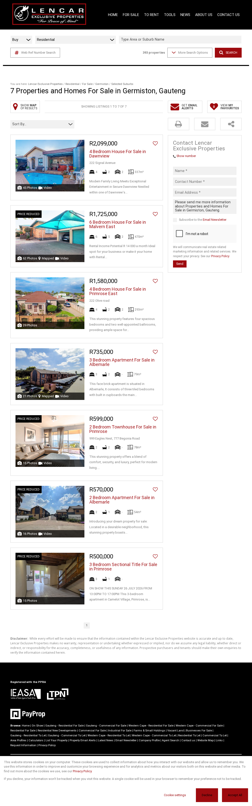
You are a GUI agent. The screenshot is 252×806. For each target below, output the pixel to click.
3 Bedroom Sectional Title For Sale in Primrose (123, 566)
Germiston (102, 84)
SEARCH (231, 52)
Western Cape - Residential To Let (109, 735)
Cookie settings (175, 795)
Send (179, 264)
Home (26, 725)
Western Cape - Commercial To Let (154, 735)
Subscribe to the (202, 219)
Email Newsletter (214, 219)
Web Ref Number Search (38, 52)
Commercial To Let (215, 735)
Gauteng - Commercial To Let (66, 735)
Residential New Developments (57, 730)
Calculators (36, 740)
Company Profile (149, 740)
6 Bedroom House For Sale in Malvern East (117, 224)
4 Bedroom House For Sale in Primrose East (117, 291)
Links (219, 740)
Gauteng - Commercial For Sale (106, 725)
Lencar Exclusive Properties (45, 84)
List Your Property (56, 740)
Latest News (105, 740)
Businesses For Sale (199, 730)
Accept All (235, 795)
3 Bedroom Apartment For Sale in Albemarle (122, 362)
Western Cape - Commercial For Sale (199, 725)
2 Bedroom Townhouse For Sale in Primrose (122, 429)
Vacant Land (175, 730)
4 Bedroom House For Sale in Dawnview (117, 153)
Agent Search (170, 740)
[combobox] (180, 40)
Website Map (205, 740)
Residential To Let (189, 735)
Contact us (188, 740)
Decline (207, 795)
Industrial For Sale (119, 730)
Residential (72, 84)
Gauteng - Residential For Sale (64, 725)
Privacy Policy (220, 256)
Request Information (23, 745)
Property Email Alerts (83, 740)
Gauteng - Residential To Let (28, 735)
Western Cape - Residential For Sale (150, 725)
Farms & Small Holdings (149, 730)
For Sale (87, 84)
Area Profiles (18, 740)
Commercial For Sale (92, 730)
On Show (37, 725)
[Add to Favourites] (155, 143)
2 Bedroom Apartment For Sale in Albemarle (122, 499)
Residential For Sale (22, 730)
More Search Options (193, 52)
